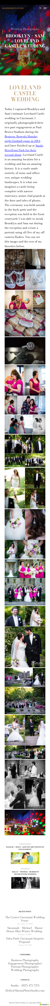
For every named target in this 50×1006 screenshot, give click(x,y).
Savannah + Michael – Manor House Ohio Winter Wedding (25, 929)
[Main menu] (45, 8)
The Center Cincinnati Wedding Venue (25, 919)
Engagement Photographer (25, 963)
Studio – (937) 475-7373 (25, 985)
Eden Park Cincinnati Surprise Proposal (25, 940)
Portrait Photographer (25, 967)
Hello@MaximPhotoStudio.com (25, 990)
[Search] (40, 8)
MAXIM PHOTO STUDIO (13, 8)
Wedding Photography (25, 29)
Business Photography (25, 960)
